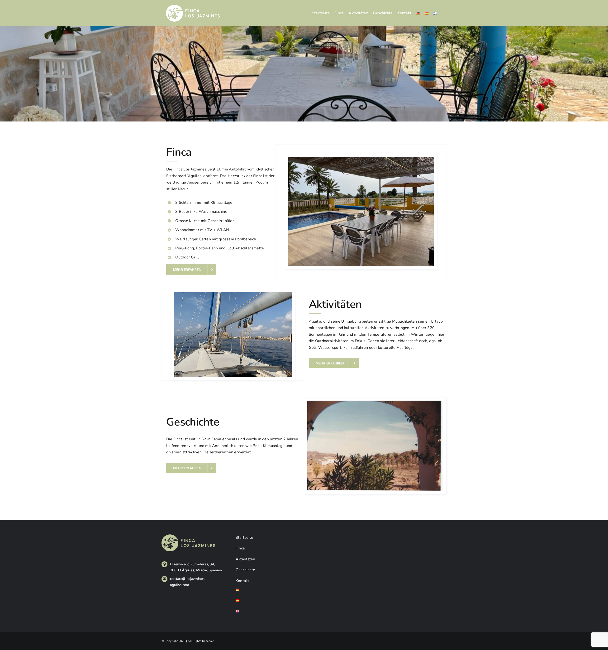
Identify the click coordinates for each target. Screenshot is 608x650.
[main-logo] (193, 6)
